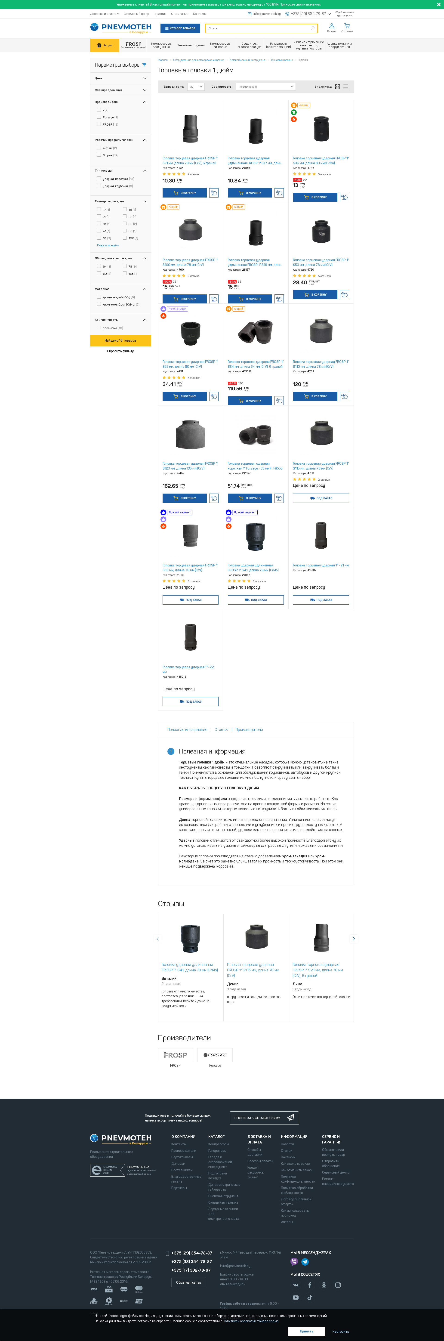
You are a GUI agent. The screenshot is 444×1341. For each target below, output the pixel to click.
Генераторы (217, 1151)
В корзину (188, 193)
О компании (179, 13)
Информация (294, 1136)
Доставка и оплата (103, 13)
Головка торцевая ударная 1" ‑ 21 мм (321, 565)
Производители (183, 1151)
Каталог (216, 1136)
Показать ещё (107, 245)
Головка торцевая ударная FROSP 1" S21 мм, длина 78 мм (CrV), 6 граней (318, 970)
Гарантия (160, 13)
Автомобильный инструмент (247, 60)
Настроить (341, 1332)
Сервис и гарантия (332, 1139)
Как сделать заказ (295, 1164)
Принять (306, 1331)
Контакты (200, 13)
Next (354, 939)
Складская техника (223, 1203)
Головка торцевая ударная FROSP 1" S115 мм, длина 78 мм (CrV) (253, 970)
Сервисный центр (136, 13)
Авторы (287, 1222)
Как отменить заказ (296, 1170)
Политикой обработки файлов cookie (251, 1321)
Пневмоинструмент (223, 1196)
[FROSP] (133, 45)
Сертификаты (182, 1157)
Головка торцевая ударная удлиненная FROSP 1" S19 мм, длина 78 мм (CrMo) (255, 265)
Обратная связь (188, 1283)
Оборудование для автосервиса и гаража (198, 60)
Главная (163, 60)
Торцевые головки (282, 60)
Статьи (286, 1151)
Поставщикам (182, 1170)
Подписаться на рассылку (257, 1118)
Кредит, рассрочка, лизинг (255, 1172)
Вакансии (288, 1157)
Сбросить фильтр (120, 351)
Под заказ (324, 498)
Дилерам (178, 1164)
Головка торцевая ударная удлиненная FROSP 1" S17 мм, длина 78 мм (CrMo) (255, 163)
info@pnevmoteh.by (267, 13)
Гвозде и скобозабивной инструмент (220, 1162)
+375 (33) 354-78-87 (191, 1261)
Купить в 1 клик (214, 193)
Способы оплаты (260, 1161)
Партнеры (179, 1188)
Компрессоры (218, 1144)
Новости (287, 1144)
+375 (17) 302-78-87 (191, 1270)
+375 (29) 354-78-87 (308, 14)
